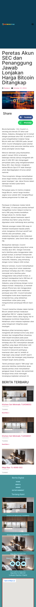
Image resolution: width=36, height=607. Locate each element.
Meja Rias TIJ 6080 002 (12, 467)
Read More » (5, 412)
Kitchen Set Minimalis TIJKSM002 (16, 404)
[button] (32, 24)
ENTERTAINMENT (18, 490)
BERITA (18, 485)
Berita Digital (18, 478)
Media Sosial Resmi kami (18, 558)
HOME (18, 482)
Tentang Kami (18, 494)
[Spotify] (18, 563)
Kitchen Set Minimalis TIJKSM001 (16, 436)
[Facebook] (12, 563)
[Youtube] (23, 563)
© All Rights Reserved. (18, 571)
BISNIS (18, 487)
